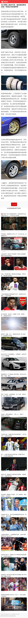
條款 (10, 615)
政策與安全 (7, 615)
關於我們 (2, 615)
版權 (14, 615)
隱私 (12, 615)
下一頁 (14, 204)
